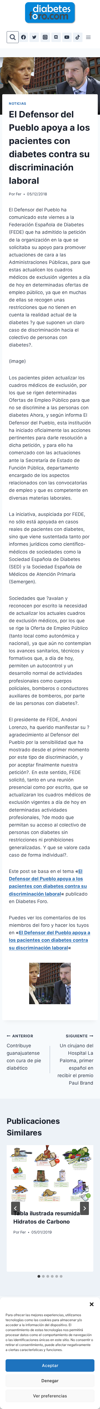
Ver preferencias (50, 1395)
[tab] (39, 1276)
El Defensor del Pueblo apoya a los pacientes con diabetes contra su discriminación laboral (49, 940)
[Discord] (56, 37)
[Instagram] (45, 37)
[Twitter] (34, 37)
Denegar (50, 1380)
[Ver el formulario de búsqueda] (13, 37)
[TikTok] (77, 37)
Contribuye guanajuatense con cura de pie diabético (24, 1052)
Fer (18, 194)
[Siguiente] (84, 1208)
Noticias (17, 103)
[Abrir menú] (88, 37)
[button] (91, 1304)
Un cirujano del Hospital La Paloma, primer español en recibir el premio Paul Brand (75, 1060)
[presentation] (50, 1174)
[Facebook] (23, 37)
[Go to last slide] (15, 1208)
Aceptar (50, 1365)
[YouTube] (67, 37)
